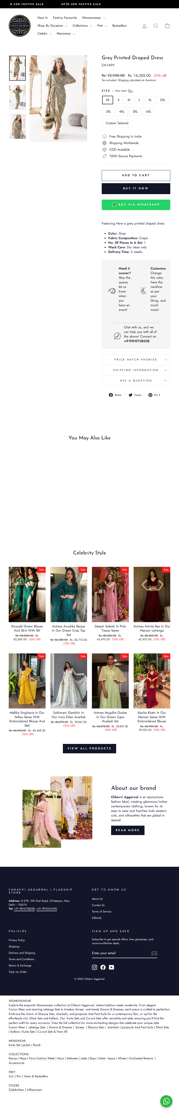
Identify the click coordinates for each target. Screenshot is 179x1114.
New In (43, 17)
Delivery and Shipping (22, 953)
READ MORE (128, 830)
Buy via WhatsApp (139, 204)
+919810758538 (137, 341)
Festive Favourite (65, 17)
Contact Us (98, 905)
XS (107, 99)
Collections (81, 25)
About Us (97, 899)
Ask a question (136, 381)
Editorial (96, 918)
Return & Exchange (20, 965)
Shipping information (136, 370)
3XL (108, 111)
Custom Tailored (117, 123)
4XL (121, 111)
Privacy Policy (17, 940)
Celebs (43, 33)
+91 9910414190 (46, 909)
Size (114, 90)
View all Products (89, 748)
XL (150, 99)
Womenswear (92, 17)
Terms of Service (102, 911)
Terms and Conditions (21, 959)
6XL (148, 111)
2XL (162, 99)
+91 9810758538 (24, 909)
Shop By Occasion (51, 25)
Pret (100, 25)
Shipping (123, 80)
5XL (135, 111)
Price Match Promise (135, 360)
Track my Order (18, 972)
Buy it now (136, 188)
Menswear (64, 33)
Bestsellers (119, 25)
